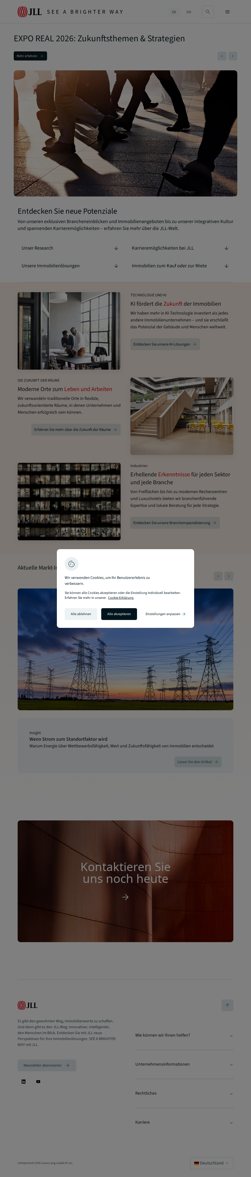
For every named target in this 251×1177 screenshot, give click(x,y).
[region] (125, 588)
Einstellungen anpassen (166, 614)
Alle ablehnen (81, 614)
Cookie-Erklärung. (121, 597)
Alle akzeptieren (119, 614)
